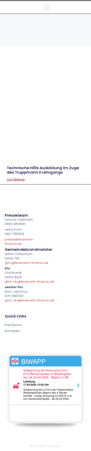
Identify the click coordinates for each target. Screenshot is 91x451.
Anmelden (12, 331)
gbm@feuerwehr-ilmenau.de (26, 263)
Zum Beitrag (16, 179)
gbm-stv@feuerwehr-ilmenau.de (29, 282)
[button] (47, 7)
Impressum (13, 325)
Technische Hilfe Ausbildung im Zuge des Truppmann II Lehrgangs (43, 170)
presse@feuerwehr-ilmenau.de (19, 241)
